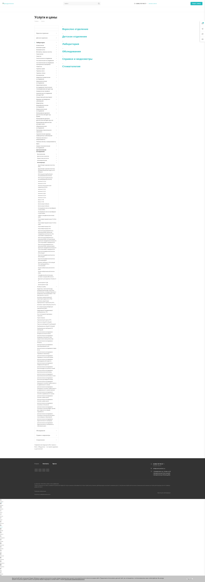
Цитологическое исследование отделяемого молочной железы (45, 356)
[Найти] (99, 3)
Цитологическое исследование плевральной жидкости (45, 363)
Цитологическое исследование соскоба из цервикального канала (45, 392)
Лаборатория (70, 44)
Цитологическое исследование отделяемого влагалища (45, 352)
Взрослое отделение (75, 29)
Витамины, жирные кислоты (44, 52)
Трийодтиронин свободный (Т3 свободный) (45, 329)
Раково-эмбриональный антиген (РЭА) (46, 268)
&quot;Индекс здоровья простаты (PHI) (46, 165)
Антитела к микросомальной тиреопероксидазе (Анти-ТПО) (44, 298)
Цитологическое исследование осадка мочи (46, 349)
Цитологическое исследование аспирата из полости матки (45, 332)
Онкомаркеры (41, 162)
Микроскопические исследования (41, 110)
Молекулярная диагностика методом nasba (44, 123)
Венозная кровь (41, 154)
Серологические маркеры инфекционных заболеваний (44, 134)
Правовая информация (40, 491)
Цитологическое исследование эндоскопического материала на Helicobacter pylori (45, 424)
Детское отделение (74, 36)
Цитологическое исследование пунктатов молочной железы (45, 371)
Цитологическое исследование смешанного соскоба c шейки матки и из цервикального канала (46, 383)
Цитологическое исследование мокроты (45, 341)
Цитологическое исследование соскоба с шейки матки (45, 396)
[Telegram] (40, 470)
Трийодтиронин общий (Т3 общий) (46, 326)
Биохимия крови (40, 47)
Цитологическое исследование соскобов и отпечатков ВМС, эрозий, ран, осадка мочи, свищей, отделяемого (46, 409)
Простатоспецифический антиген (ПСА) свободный (46, 259)
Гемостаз (38, 56)
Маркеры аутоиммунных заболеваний (43, 100)
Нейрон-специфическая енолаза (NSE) (46, 216)
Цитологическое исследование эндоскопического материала (45, 419)
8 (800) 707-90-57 (141, 3)
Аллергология (40, 45)
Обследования (71, 51)
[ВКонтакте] (36, 470)
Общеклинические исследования (41, 127)
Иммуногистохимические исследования (43, 78)
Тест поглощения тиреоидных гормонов (44, 314)
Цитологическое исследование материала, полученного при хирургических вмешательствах (45, 337)
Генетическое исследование (44, 58)
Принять (189, 579)
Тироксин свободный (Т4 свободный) (46, 324)
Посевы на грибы (41, 286)
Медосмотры (39, 103)
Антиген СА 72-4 (42, 195)
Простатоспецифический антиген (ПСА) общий (46, 252)
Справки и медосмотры (77, 58)
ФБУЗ (37, 144)
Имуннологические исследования (41, 82)
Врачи (55, 463)
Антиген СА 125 (42, 189)
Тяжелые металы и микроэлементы (46, 141)
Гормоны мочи (40, 71)
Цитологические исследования (41, 150)
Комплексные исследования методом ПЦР (44, 94)
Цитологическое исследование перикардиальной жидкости (45, 360)
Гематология (39, 54)
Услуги (36, 463)
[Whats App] (47, 470)
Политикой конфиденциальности (74, 579)
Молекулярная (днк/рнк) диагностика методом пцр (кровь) (43, 114)
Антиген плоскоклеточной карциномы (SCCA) (44, 186)
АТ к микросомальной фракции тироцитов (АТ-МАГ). (45, 307)
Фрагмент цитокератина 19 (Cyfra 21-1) (47, 279)
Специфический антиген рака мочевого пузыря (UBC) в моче (45, 275)
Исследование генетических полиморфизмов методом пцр (44, 88)
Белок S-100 (41, 199)
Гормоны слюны (40, 73)
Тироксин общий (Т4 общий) (44, 322)
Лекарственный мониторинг (44, 97)
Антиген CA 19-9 (42, 183)
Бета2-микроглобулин (43, 204)
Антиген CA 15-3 (42, 181)
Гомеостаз (39, 66)
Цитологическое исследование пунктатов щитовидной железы (45, 378)
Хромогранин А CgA (43, 284)
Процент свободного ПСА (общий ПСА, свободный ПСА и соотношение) (46, 264)
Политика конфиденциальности (42, 494)
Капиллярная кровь (42, 160)
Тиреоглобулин (41, 318)
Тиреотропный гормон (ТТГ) (44, 320)
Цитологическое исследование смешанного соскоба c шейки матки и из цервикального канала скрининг (46, 388)
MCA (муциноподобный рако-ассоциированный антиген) (45, 174)
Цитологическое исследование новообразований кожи (45, 345)
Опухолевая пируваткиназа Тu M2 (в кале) (47, 219)
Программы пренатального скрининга (43, 131)
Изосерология (40, 75)
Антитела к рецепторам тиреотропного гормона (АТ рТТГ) (45, 301)
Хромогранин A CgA (43, 282)
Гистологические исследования (45, 60)
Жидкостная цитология (43, 158)
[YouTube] (43, 470)
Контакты (46, 463)
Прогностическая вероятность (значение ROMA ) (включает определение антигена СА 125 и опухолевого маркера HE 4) (46, 233)
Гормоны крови (40, 68)
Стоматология (71, 66)
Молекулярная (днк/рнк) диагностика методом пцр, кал (44, 119)
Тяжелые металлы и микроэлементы (41, 138)
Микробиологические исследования (42, 106)
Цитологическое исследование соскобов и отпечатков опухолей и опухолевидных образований (46, 415)
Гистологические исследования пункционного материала (45, 63)
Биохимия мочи (40, 49)
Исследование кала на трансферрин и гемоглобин (47, 208)
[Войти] (201, 9)
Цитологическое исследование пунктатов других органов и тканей (46, 367)
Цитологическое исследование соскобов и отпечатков (45, 403)
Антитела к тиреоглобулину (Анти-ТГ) (46, 304)
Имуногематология (41, 85)
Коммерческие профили (43, 91)
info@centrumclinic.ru (159, 468)
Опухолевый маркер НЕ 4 (44, 226)
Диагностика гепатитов (43, 156)
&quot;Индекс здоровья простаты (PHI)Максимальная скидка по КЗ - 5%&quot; (46, 170)
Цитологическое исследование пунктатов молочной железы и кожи (46, 374)
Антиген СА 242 (42, 193)
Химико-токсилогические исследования (43, 146)
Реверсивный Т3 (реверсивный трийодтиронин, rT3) (45, 311)
